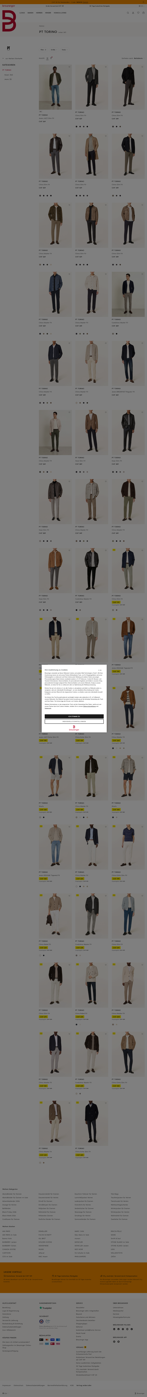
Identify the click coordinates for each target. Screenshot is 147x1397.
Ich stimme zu (74, 716)
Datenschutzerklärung (89, 706)
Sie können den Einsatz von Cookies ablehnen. (69, 701)
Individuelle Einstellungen (74, 721)
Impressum (48, 708)
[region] (74, 698)
